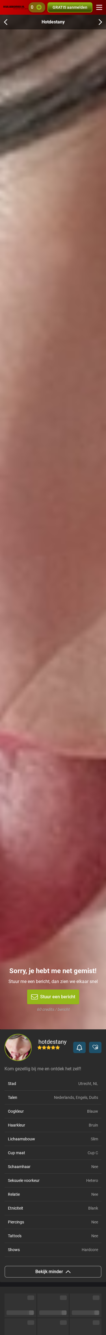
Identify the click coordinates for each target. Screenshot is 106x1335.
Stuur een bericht (57, 996)
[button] (79, 1047)
